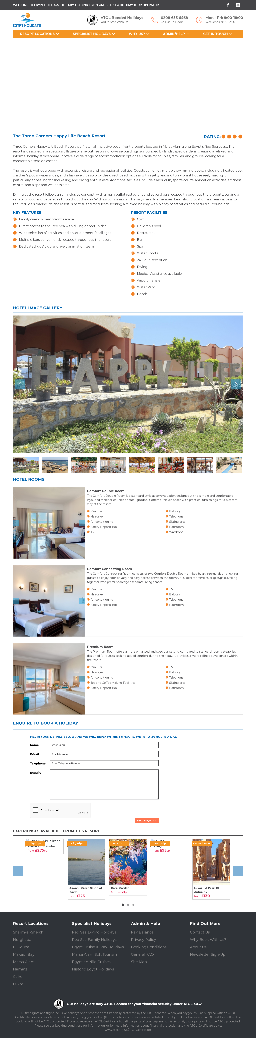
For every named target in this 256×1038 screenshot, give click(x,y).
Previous (20, 382)
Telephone (38, 763)
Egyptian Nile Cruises (91, 962)
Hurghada (22, 939)
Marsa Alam (24, 962)
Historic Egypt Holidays (93, 969)
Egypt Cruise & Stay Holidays (98, 947)
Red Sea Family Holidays (94, 939)
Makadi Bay (23, 954)
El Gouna (21, 947)
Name (34, 745)
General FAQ (142, 954)
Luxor (18, 984)
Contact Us (200, 932)
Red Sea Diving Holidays (94, 932)
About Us (198, 947)
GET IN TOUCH (215, 34)
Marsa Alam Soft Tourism (94, 954)
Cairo (17, 976)
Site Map (139, 962)
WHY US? (137, 34)
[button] (123, 905)
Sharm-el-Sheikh (28, 932)
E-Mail (34, 754)
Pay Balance (142, 932)
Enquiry (35, 772)
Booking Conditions (149, 947)
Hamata (20, 969)
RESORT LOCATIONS (37, 34)
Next (237, 382)
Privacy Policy (143, 939)
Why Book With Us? (208, 939)
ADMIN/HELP (174, 34)
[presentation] (16, 523)
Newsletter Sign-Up (207, 954)
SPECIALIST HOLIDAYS (92, 34)
